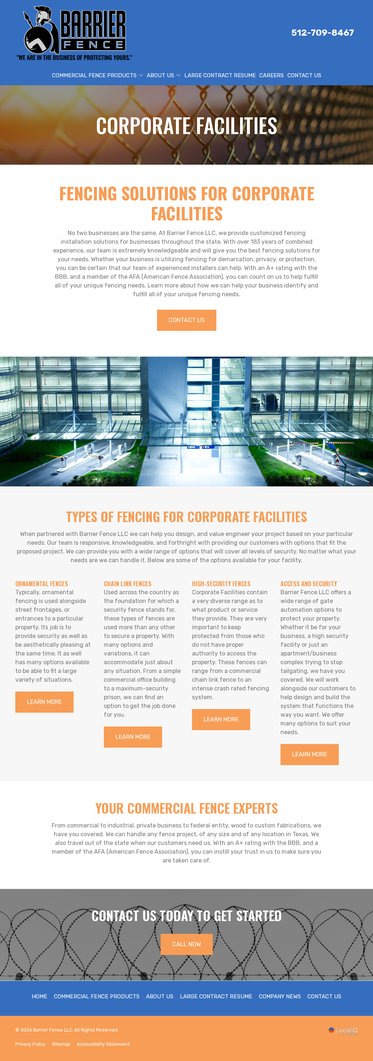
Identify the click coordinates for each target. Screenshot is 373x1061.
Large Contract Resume (220, 75)
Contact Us (304, 75)
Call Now (186, 944)
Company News (280, 996)
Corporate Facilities (186, 125)
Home (39, 996)
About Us (160, 75)
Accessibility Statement (103, 1044)
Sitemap (61, 1044)
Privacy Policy (30, 1044)
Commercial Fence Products (94, 75)
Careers (271, 75)
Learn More (44, 701)
